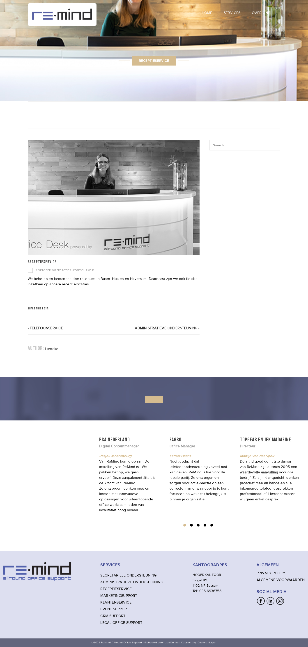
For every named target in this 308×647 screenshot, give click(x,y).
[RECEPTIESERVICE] (114, 197)
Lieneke (51, 349)
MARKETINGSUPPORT (118, 595)
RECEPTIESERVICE (116, 589)
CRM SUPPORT (112, 616)
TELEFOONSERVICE (46, 328)
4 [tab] (205, 525)
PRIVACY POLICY (271, 573)
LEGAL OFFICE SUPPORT (121, 622)
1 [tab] (184, 525)
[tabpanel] (199, 469)
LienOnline (172, 642)
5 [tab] (211, 525)
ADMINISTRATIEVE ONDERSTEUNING (166, 328)
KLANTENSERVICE (115, 602)
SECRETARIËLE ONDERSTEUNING (128, 575)
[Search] (277, 145)
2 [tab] (191, 525)
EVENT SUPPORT (114, 609)
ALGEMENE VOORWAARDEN (281, 580)
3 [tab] (198, 525)
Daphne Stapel (207, 642)
